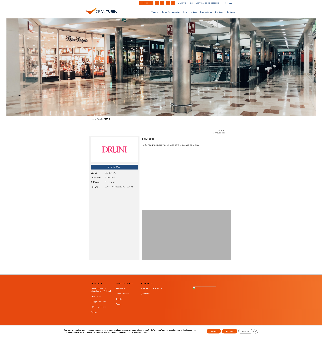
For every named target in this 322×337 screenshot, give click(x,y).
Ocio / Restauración (171, 12)
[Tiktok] (173, 3)
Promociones (206, 12)
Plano (118, 304)
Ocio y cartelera (122, 294)
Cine (185, 12)
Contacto (231, 12)
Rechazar (230, 331)
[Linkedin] (168, 3)
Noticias (193, 12)
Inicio (94, 119)
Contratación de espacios (207, 3)
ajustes (88, 332)
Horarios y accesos (98, 307)
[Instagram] (162, 3)
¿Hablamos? (146, 294)
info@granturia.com (98, 302)
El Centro (182, 3)
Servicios (219, 12)
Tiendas (154, 12)
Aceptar (213, 331)
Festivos (94, 312)
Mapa (191, 3)
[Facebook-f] (157, 3)
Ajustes (245, 331)
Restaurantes (121, 288)
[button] (144, 180)
